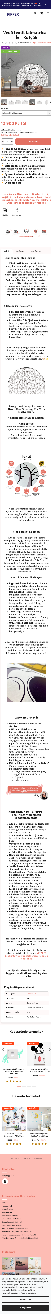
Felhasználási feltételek (12, 1225)
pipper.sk (15, 1158)
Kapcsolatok (7, 1206)
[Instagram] (5, 1181)
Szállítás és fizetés (10, 1215)
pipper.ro (38, 1158)
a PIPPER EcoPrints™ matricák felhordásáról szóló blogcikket (26, 955)
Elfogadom (25, 1307)
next (50, 1050)
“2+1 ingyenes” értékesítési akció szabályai (20, 1238)
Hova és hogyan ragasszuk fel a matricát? (19, 1235)
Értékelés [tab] (20, 251)
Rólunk (4, 1203)
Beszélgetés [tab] (36, 251)
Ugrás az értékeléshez (42, 43)
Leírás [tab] (7, 251)
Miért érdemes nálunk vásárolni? (15, 1228)
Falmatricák (31, 994)
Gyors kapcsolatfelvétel (12, 1222)
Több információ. (28, 1293)
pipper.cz (26, 1158)
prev (3, 1050)
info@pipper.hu (8, 1176)
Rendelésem (7, 1212)
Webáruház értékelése (11, 1219)
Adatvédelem (7, 1209)
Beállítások (25, 1299)
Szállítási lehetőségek (10, 135)
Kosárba (35, 141)
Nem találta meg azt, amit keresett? (17, 1231)
